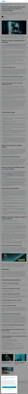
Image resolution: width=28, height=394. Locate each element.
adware (18, 118)
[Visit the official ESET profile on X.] (23, 382)
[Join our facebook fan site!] (19, 382)
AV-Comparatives (11, 192)
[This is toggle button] (25, 1)
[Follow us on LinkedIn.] (25, 382)
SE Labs (18, 192)
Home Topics (5, 3)
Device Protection (9, 3)
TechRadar (3, 196)
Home (2, 3)
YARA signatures (18, 236)
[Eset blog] (4, 1)
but (19, 209)
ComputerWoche (21, 195)
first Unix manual (23, 78)
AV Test (15, 192)
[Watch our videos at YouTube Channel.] (21, 382)
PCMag (25, 195)
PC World (7, 196)
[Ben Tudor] (3, 16)
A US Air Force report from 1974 (17, 79)
